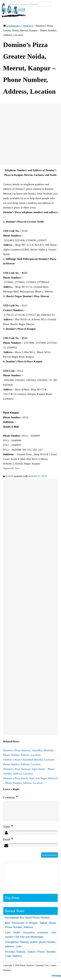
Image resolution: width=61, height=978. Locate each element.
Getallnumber (13, 25)
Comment (10, 797)
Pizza (17, 468)
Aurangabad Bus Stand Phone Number (27, 917)
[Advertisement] (30, 134)
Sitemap (56, 975)
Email (8, 839)
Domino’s (28, 25)
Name (8, 826)
